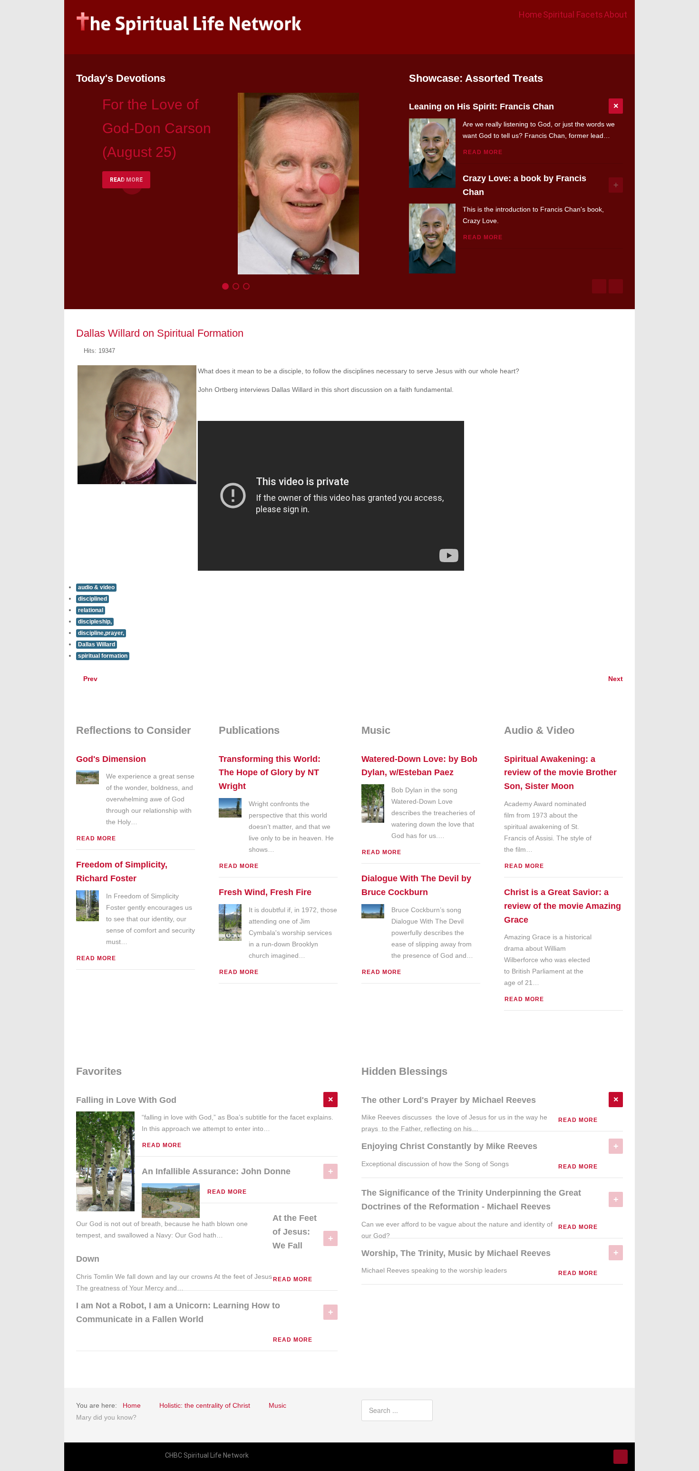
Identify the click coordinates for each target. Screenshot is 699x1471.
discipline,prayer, (101, 633)
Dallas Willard (96, 644)
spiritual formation (102, 656)
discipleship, (95, 621)
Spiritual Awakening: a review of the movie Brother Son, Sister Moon (560, 772)
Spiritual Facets (573, 14)
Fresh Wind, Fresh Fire (265, 892)
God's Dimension (111, 759)
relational (90, 610)
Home (530, 14)
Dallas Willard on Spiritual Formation (159, 333)
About (615, 14)
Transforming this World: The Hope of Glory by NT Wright (269, 772)
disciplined (92, 598)
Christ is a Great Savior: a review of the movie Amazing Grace (562, 906)
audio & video (96, 587)
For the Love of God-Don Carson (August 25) (156, 128)
